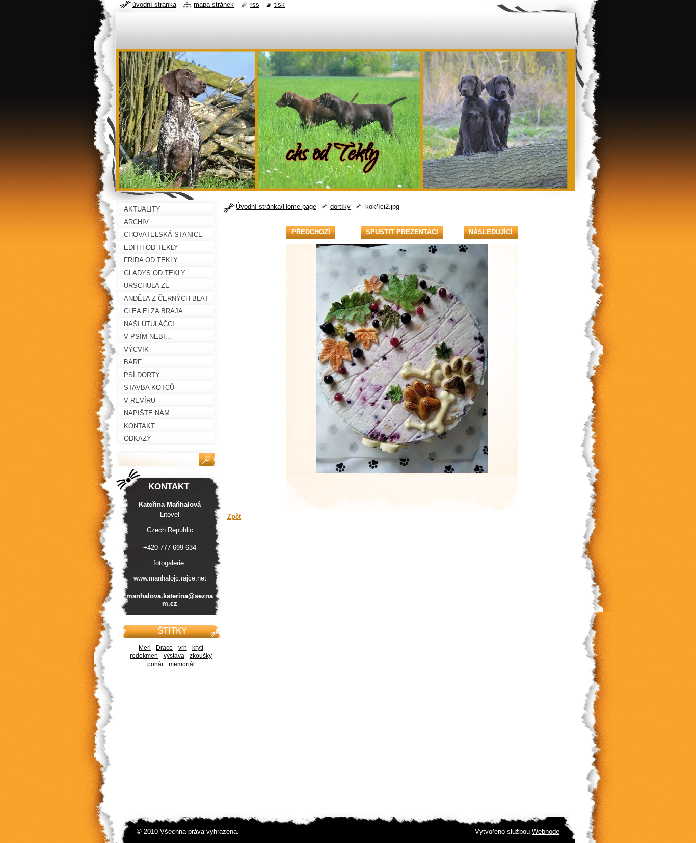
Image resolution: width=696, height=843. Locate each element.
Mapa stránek (214, 4)
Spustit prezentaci (402, 232)
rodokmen (144, 655)
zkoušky (201, 655)
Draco (164, 647)
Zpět (234, 516)
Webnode (545, 831)
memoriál (182, 664)
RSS (254, 4)
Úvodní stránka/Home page (276, 206)
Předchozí (310, 232)
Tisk (279, 4)
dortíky (340, 206)
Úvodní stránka (154, 4)
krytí (197, 647)
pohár (155, 664)
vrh (182, 647)
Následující (491, 232)
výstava (174, 655)
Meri (145, 647)
